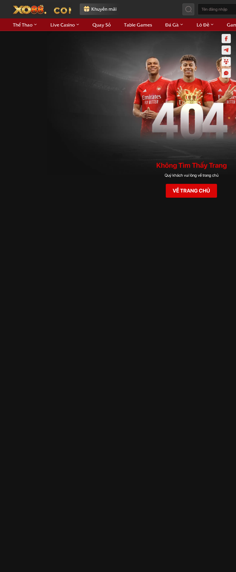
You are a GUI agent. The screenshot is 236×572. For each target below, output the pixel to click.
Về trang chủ (191, 191)
